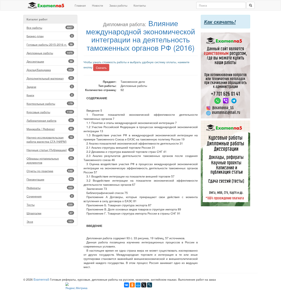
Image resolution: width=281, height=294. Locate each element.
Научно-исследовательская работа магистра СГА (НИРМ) (50, 139)
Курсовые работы (50, 112)
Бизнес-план (50, 36)
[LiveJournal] (149, 284)
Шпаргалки (50, 213)
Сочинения (50, 196)
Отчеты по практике (50, 171)
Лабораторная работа (50, 120)
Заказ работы (118, 5)
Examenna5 (41, 279)
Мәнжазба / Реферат (50, 129)
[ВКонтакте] (126, 284)
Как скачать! (220, 21)
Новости (97, 5)
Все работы (50, 28)
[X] (143, 284)
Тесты (50, 205)
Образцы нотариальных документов (50, 160)
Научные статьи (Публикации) (50, 150)
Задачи (50, 87)
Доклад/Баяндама (50, 70)
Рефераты (50, 188)
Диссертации (50, 61)
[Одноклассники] (132, 284)
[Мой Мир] (138, 284)
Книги (50, 95)
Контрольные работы (50, 104)
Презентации (50, 179)
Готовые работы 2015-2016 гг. (50, 44)
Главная (80, 5)
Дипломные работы (50, 53)
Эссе (50, 221)
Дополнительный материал (50, 78)
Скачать (101, 67)
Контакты (140, 5)
